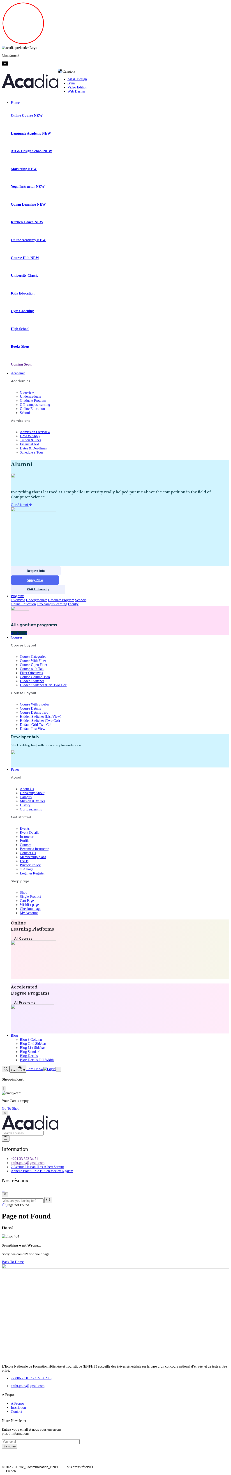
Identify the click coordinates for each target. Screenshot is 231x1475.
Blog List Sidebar (32, 1048)
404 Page (26, 869)
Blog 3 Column (31, 1039)
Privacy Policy (30, 865)
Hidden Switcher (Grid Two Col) (43, 685)
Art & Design (77, 79)
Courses (16, 637)
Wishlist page (29, 905)
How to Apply (30, 436)
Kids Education (23, 293)
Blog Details (29, 1056)
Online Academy (28, 240)
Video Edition (77, 87)
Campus (26, 797)
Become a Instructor (34, 849)
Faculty (73, 604)
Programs (17, 596)
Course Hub (25, 258)
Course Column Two (35, 677)
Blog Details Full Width (37, 1060)
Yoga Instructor (28, 186)
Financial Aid (29, 444)
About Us (27, 789)
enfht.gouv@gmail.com (27, 1163)
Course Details (30, 708)
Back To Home (13, 1262)
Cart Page (27, 901)
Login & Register (32, 873)
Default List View (32, 729)
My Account (29, 913)
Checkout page (30, 909)
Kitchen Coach (27, 222)
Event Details (29, 832)
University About (32, 793)
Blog (14, 1035)
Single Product (30, 896)
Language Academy (31, 133)
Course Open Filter (33, 665)
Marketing (24, 169)
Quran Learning (28, 204)
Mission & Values (32, 801)
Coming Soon (21, 364)
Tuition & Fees (30, 440)
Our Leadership (31, 809)
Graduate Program (33, 400)
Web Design (76, 91)
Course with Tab (32, 669)
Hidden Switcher (32, 681)
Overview (27, 392)
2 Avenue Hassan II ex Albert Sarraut (37, 1167)
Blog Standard (30, 1052)
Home (15, 103)
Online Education (32, 409)
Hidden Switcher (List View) (40, 716)
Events (25, 828)
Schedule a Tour (31, 452)
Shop (23, 892)
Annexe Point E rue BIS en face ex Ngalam (42, 1171)
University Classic (24, 275)
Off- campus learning (35, 404)
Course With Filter (33, 661)
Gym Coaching (22, 311)
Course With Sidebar (34, 704)
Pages (15, 769)
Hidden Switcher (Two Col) (40, 720)
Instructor (26, 836)
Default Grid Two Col (35, 725)
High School (20, 329)
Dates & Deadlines (33, 448)
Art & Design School (31, 151)
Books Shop (20, 346)
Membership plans (33, 857)
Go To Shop (10, 1108)
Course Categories (33, 656)
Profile (24, 841)
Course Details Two (34, 712)
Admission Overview (35, 432)
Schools (25, 413)
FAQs (24, 861)
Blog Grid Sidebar (33, 1043)
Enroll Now (34, 1069)
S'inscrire (10, 1446)
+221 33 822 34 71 (24, 1159)
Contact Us (28, 853)
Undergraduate (30, 396)
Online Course (27, 115)
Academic (18, 373)
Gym (71, 83)
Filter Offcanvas (31, 673)
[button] (115, 1471)
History (25, 805)
